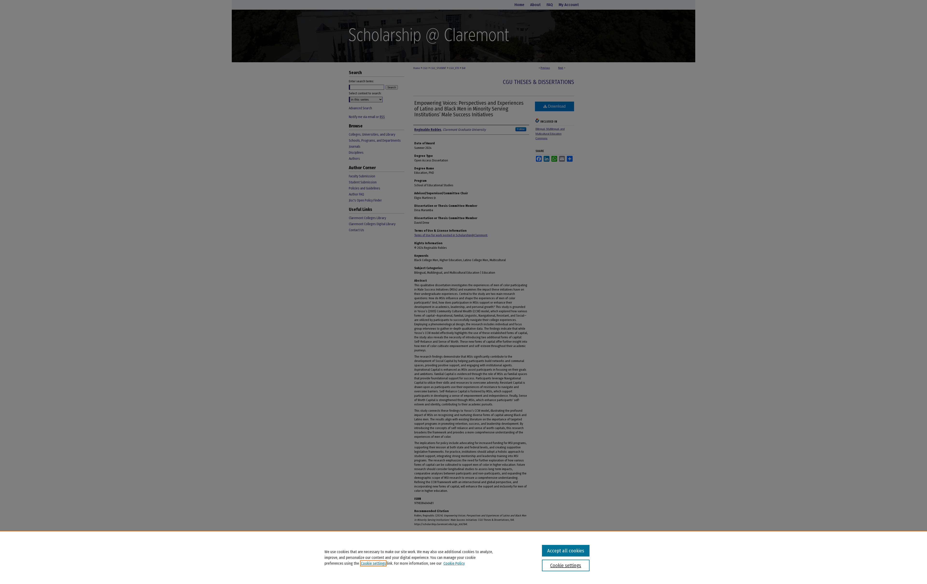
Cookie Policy (454, 563)
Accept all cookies (565, 551)
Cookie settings (373, 563)
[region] (463, 557)
